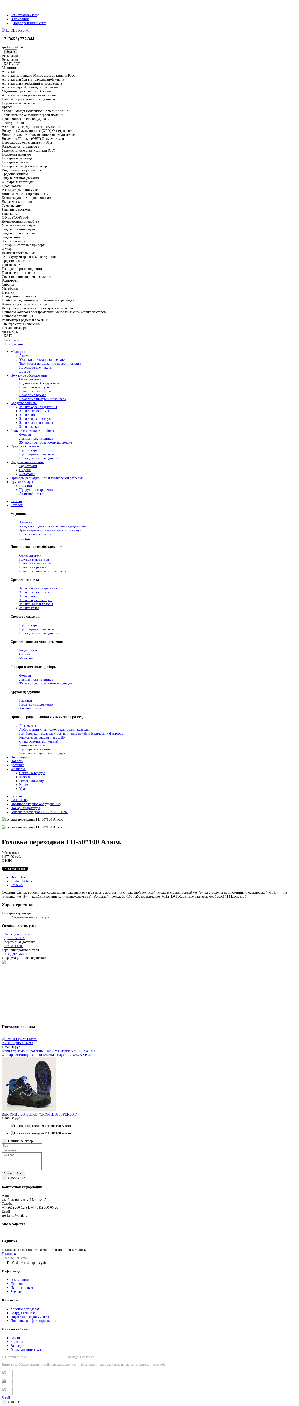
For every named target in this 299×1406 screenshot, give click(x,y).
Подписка (9, 1254)
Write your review (17, 934)
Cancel (8, 1173)
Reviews (17, 885)
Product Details (21, 881)
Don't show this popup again (26, 1263)
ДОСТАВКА (15, 938)
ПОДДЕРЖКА (16, 954)
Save (20, 1173)
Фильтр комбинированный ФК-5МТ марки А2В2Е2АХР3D (46, 1055)
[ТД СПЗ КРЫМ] (15, 30)
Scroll (6, 1397)
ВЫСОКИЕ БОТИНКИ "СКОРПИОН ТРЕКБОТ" (40, 1114)
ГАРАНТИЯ (14, 946)
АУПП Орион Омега (17, 1043)
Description (18, 877)
